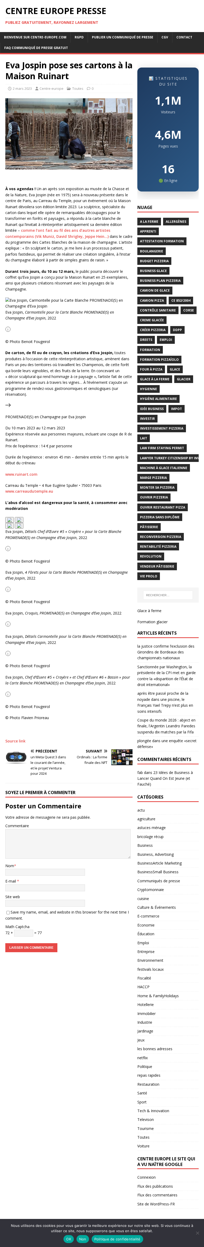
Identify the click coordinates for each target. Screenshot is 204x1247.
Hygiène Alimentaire (158, 399)
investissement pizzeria (161, 428)
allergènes (176, 221)
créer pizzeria (152, 330)
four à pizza (151, 369)
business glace (153, 271)
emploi (166, 339)
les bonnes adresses (154, 1048)
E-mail (11, 881)
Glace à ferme (149, 610)
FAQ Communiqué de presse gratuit (36, 48)
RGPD (79, 37)
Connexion (146, 1177)
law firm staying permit (162, 448)
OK (68, 1239)
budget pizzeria (154, 261)
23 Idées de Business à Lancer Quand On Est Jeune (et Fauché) (165, 778)
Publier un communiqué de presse (122, 37)
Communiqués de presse (158, 880)
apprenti (148, 231)
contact (184, 37)
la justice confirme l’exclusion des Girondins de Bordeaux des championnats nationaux (165, 652)
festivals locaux (150, 969)
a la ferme (149, 221)
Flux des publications (155, 1186)
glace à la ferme (154, 379)
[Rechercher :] (168, 595)
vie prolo (148, 576)
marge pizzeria (153, 477)
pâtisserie (149, 527)
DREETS (146, 339)
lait (143, 438)
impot (176, 409)
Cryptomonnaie (150, 889)
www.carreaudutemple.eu (29, 491)
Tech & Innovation (153, 1110)
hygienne (148, 389)
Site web (12, 896)
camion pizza (152, 300)
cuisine (143, 898)
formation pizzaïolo (159, 359)
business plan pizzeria (160, 280)
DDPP (177, 330)
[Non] (197, 1233)
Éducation (145, 933)
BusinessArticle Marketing (159, 863)
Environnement (150, 960)
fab (140, 772)
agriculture (146, 818)
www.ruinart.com (21, 474)
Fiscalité (144, 978)
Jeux (140, 1040)
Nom (9, 865)
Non (82, 1239)
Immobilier (146, 1013)
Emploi (143, 942)
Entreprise (146, 951)
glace (175, 369)
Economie (146, 925)
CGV (165, 37)
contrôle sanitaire (158, 310)
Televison (145, 1119)
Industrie (144, 1022)
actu (141, 810)
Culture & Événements (156, 907)
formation (150, 350)
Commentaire (17, 825)
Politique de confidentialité (117, 1239)
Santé (142, 1092)
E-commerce (148, 916)
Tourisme (145, 1128)
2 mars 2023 (22, 88)
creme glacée (152, 320)
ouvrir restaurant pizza (162, 507)
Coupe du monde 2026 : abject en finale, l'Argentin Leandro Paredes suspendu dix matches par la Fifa (166, 726)
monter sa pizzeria (157, 487)
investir (147, 418)
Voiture (143, 1145)
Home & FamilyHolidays (158, 995)
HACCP (143, 986)
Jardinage (145, 1031)
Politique (144, 1066)
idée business (152, 409)
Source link (15, 740)
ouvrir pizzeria (154, 497)
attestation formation (162, 241)
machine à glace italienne (163, 468)
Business (145, 845)
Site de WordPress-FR (156, 1203)
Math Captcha (17, 926)
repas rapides (148, 1075)
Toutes (77, 88)
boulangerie (151, 251)
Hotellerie (145, 1004)
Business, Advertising (155, 854)
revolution (151, 556)
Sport (142, 1102)
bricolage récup (150, 836)
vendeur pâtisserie (157, 566)
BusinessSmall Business (157, 871)
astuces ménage (151, 827)
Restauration (148, 1084)
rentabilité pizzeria (158, 546)
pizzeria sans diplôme (160, 517)
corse (188, 310)
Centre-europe (51, 88)
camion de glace (155, 290)
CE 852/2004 (180, 300)
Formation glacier (152, 621)
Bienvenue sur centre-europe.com (35, 37)
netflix (142, 1057)
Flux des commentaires (157, 1194)
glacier (183, 379)
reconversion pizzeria (160, 537)
